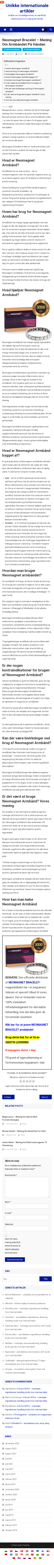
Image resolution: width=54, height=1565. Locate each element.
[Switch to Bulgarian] (6, 1551)
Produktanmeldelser (12, 49)
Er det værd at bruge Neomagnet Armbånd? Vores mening (25, 95)
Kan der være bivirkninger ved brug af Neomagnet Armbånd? (24, 90)
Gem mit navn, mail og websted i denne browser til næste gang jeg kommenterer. (12, 1246)
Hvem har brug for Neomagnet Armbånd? (21, 71)
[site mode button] (44, 29)
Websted (9, 1224)
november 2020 (12, 1489)
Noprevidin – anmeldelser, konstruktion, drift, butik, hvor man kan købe (27, 1354)
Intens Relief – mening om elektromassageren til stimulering (24, 1143)
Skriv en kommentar (36, 54)
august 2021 (10, 1454)
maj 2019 (9, 1515)
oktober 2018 (11, 1530)
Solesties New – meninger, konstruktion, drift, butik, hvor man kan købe (28, 1327)
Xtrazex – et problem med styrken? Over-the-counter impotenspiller (25, 1371)
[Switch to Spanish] (35, 1558)
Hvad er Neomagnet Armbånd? (17, 68)
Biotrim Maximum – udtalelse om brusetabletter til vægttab (27, 1296)
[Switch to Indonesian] (21, 1554)
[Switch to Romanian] (19, 1558)
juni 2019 (9, 1510)
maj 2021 (9, 1469)
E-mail (8, 1213)
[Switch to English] (32, 1551)
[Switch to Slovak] (24, 1558)
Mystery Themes (36, 1545)
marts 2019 (10, 1520)
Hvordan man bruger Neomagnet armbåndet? (23, 80)
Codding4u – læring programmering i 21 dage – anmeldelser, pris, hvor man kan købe (26, 1362)
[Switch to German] (6, 1554)
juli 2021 (8, 1459)
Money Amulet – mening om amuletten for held (24, 1131)
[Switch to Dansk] (21, 1551)
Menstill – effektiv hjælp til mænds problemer (25, 1303)
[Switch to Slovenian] (29, 1558)
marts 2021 (10, 1474)
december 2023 (12, 1443)
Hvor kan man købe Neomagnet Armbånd (21, 100)
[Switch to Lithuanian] (37, 1554)
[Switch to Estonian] (37, 1551)
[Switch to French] (48, 1551)
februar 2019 (11, 1525)
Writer (20, 54)
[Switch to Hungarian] (16, 1554)
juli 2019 (8, 1505)
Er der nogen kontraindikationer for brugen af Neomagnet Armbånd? (23, 84)
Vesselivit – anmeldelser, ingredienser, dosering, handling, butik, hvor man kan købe (26, 1319)
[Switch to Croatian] (11, 1551)
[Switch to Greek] (11, 1554)
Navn (8, 1202)
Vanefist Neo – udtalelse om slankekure (10, 1097)
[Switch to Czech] (16, 1551)
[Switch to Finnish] (42, 1551)
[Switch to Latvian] (32, 1554)
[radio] (20, 1082)
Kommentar (11, 1175)
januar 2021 (10, 1484)
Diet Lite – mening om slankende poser (47, 1097)
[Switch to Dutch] (27, 1551)
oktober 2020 (11, 1494)
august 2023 (10, 1448)
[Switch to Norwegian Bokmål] (42, 1554)
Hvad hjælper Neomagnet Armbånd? (19, 74)
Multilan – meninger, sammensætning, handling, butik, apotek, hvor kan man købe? (26, 1345)
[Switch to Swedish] (40, 1558)
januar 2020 (10, 1500)
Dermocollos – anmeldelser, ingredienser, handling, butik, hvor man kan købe (27, 1336)
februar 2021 (11, 1479)
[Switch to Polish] (48, 1554)
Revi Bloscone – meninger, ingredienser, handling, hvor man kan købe (27, 1310)
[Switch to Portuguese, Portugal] (13, 1558)
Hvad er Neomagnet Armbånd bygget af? (21, 77)
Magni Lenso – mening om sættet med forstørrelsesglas (19, 1118)
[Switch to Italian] (27, 1554)
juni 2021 (9, 1464)
